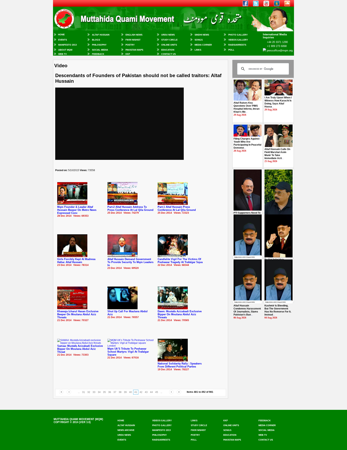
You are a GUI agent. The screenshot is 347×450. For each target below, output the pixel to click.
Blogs (96, 40)
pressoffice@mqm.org (280, 50)
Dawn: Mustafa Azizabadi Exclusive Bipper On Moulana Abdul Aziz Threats (180, 314)
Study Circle (169, 40)
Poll (231, 50)
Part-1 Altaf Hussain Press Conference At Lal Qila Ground (177, 208)
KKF (128, 54)
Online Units (169, 45)
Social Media (100, 50)
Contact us (265, 440)
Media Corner (203, 45)
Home (61, 34)
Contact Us (168, 54)
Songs (199, 40)
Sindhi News (202, 35)
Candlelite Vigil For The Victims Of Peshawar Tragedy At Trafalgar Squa (180, 261)
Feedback (98, 54)
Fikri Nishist (133, 40)
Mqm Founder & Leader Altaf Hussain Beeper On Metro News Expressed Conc (76, 209)
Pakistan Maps (134, 50)
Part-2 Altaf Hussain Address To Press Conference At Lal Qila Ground (130, 208)
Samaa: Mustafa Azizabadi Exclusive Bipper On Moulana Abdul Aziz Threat (80, 348)
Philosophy (99, 45)
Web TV (62, 54)
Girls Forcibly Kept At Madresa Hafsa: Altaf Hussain (76, 261)
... (246, 107)
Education (167, 50)
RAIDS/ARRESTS (237, 45)
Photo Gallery (238, 35)
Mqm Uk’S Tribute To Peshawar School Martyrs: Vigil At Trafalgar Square (128, 351)
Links (198, 50)
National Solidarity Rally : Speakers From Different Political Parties (180, 365)
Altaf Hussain (100, 35)
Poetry (130, 45)
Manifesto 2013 (67, 45)
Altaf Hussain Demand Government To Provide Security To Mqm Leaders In (130, 262)
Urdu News (168, 35)
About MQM (65, 50)
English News (134, 35)
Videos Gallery (238, 40)
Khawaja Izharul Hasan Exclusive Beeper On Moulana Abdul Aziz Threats (77, 314)
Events (62, 40)
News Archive (125, 430)
